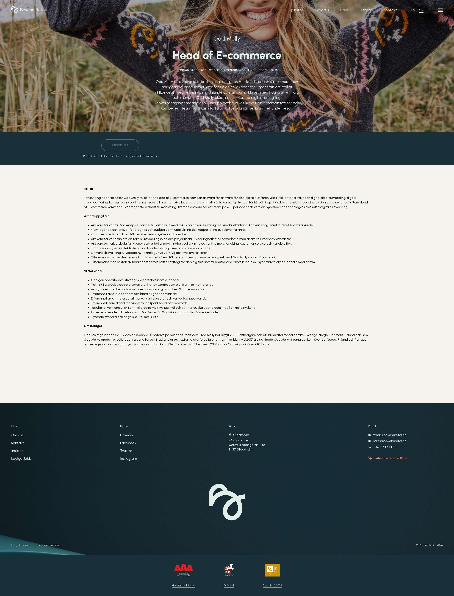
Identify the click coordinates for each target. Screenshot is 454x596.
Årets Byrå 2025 (272, 585)
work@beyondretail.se (390, 435)
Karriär (366, 10)
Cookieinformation (49, 545)
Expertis (322, 10)
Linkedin (126, 435)
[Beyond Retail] (29, 12)
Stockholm (247, 442)
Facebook (128, 443)
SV (421, 10)
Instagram (128, 458)
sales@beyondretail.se (390, 441)
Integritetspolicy (21, 545)
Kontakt (390, 10)
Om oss (17, 435)
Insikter (17, 451)
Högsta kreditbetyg (183, 585)
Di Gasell (229, 585)
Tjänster (296, 10)
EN (413, 10)
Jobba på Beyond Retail (391, 458)
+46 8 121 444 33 (385, 447)
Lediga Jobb (21, 458)
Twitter (126, 451)
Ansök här (120, 145)
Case (344, 10)
